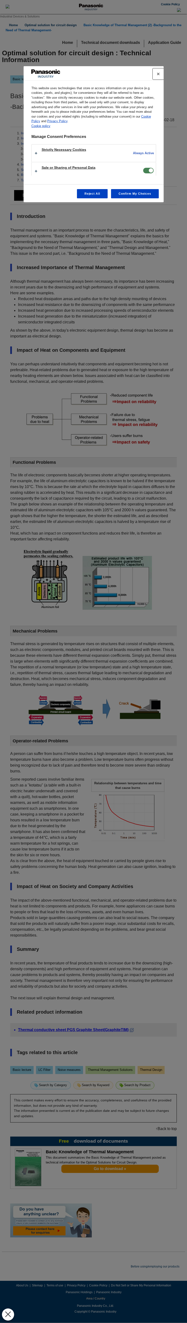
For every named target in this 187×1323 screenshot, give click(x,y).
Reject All (92, 193)
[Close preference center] (158, 74)
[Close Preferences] (8, 1314)
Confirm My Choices (135, 193)
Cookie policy (40, 126)
